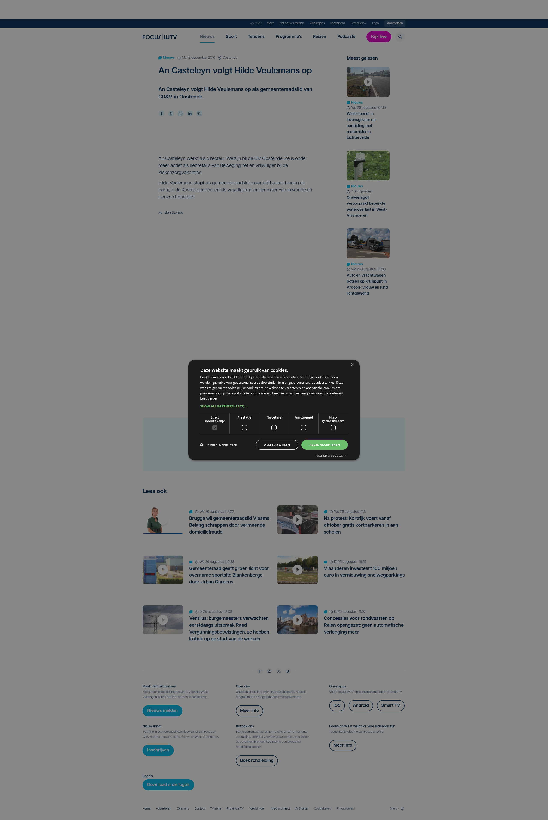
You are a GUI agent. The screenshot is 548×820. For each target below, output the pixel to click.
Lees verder (208, 398)
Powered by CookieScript (331, 455)
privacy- (313, 393)
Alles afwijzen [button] (277, 445)
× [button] (352, 364)
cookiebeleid (333, 393)
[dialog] (274, 410)
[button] (274, 406)
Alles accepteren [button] (325, 445)
